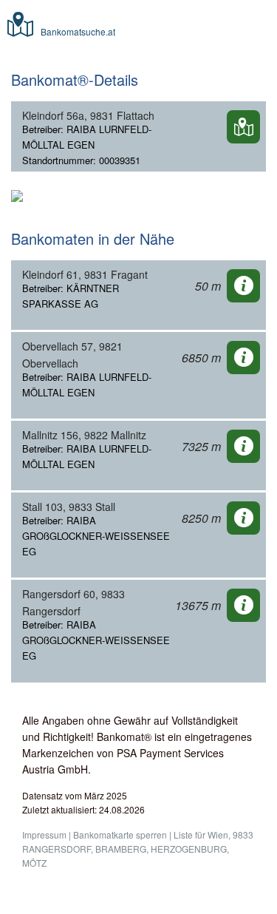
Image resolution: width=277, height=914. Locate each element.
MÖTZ (34, 862)
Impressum (44, 834)
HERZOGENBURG (189, 848)
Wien (218, 834)
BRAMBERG (120, 848)
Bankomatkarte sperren (120, 834)
